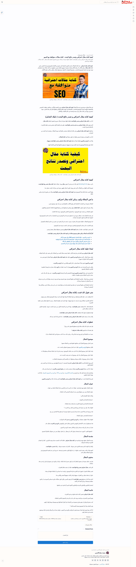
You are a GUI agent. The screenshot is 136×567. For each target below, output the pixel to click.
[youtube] (108, 560)
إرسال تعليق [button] (65, 542)
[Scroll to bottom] (2, 561)
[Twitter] (100, 560)
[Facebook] (105, 560)
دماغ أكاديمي (102, 564)
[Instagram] (103, 560)
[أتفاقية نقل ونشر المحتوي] (133, 18)
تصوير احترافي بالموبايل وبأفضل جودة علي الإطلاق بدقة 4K (76, 241)
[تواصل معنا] (133, 12)
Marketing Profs (83, 184)
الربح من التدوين (82, 347)
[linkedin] (95, 560)
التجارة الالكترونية (69, 373)
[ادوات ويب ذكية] (133, 7)
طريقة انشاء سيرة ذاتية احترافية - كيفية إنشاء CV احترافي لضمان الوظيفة (73, 239)
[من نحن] (133, 9)
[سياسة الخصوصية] (133, 15)
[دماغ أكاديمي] (126, 2)
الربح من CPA (60, 373)
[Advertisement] (66, 19)
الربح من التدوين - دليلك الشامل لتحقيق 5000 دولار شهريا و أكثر (75, 237)
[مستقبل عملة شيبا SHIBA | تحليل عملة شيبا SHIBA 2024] (51, 518)
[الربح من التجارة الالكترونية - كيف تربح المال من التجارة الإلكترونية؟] (79, 518)
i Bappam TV (25, 564)
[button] (133, 2)
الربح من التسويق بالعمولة (49, 373)
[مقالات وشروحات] (88, 525)
